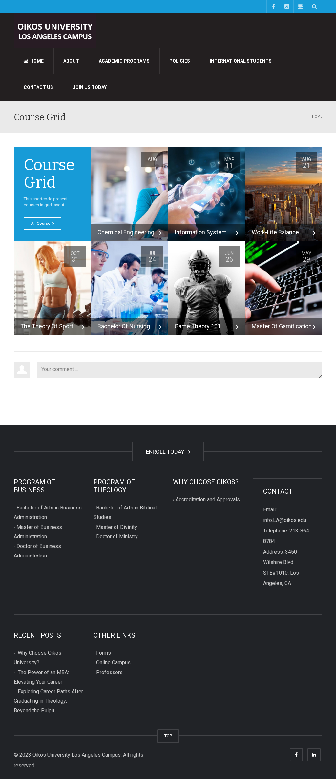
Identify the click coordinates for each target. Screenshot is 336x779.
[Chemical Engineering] (129, 193)
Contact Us (38, 87)
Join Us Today (90, 87)
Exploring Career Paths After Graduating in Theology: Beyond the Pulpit (48, 701)
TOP (168, 735)
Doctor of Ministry (117, 536)
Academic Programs (124, 61)
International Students (241, 61)
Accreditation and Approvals (208, 500)
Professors (109, 672)
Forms (103, 653)
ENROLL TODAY (166, 451)
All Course (41, 223)
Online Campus (113, 663)
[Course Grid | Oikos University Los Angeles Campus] (55, 30)
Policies (179, 61)
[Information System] (206, 193)
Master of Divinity (116, 527)
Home (36, 61)
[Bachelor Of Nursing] (129, 287)
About (71, 61)
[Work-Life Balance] (283, 193)
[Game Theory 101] (206, 287)
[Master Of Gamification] (283, 287)
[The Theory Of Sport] (52, 287)
